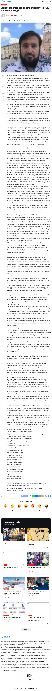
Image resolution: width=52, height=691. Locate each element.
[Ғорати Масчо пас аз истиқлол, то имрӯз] (14, 559)
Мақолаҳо (4, 4)
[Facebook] (28, 679)
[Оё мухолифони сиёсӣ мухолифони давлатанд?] (14, 609)
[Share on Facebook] (7, 20)
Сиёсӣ (30, 589)
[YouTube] (30, 679)
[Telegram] (28, 682)
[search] (41, 1)
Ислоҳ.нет (13, 670)
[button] (22, 20)
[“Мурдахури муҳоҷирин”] (14, 534)
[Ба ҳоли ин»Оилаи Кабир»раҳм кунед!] (38, 559)
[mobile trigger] (49, 1)
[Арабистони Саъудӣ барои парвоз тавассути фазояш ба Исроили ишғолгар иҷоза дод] (14, 583)
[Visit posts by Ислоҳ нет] (3, 16)
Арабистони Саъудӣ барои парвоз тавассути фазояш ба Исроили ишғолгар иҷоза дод (13, 593)
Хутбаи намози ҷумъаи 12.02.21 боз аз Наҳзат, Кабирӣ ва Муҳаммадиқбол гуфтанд (37, 619)
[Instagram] (32, 679)
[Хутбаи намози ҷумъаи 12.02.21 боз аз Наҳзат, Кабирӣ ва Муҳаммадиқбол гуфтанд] (38, 609)
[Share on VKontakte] (15, 20)
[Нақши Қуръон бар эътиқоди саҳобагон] (38, 534)
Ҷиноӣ (5, 540)
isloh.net (11, 640)
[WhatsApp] (30, 682)
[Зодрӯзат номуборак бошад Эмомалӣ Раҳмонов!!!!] (38, 583)
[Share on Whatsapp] (12, 20)
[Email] (20, 20)
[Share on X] (10, 20)
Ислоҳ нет (10, 15)
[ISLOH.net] (6, 1)
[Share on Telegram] (17, 20)
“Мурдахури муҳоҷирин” (10, 543)
